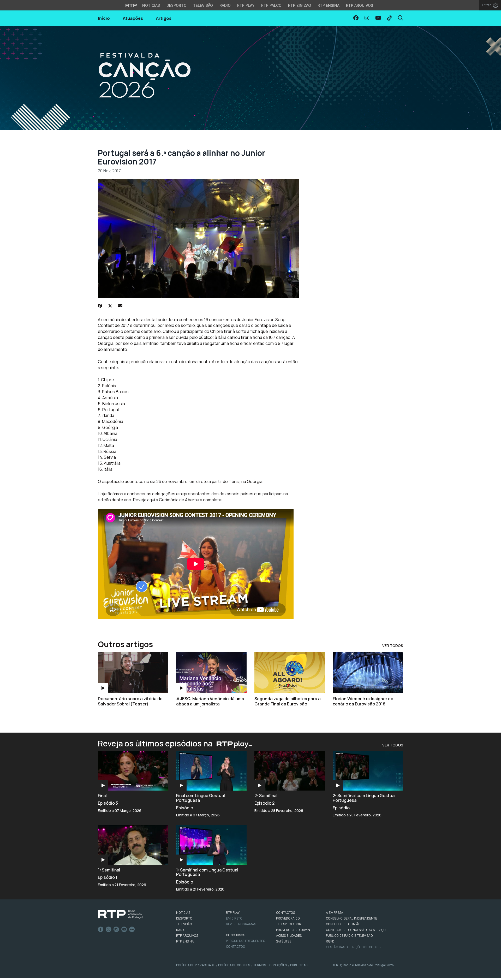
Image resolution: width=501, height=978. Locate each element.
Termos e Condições (270, 965)
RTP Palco (271, 5)
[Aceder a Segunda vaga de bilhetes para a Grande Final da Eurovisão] (289, 672)
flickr (132, 929)
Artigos (163, 18)
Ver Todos (392, 645)
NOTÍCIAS (183, 913)
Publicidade (299, 965)
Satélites (283, 941)
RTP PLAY (233, 913)
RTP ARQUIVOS (187, 936)
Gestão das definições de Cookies (354, 947)
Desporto (176, 5)
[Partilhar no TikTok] (389, 17)
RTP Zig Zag (299, 5)
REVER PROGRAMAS (241, 924)
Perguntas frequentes (245, 941)
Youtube (124, 929)
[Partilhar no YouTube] (378, 17)
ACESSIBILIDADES (289, 936)
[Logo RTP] (120, 914)
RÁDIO (181, 930)
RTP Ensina (328, 5)
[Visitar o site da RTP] (131, 5)
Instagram (116, 929)
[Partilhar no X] (110, 306)
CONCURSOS (235, 935)
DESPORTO (184, 918)
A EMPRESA (334, 913)
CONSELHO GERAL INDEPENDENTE (351, 918)
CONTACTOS (285, 913)
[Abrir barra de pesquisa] (400, 17)
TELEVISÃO (184, 924)
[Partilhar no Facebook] (356, 17)
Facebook (101, 929)
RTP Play (246, 5)
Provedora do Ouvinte (295, 930)
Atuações (133, 18)
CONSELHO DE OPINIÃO (343, 924)
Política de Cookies (234, 965)
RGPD (330, 941)
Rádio (225, 5)
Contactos (235, 946)
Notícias (151, 5)
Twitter (108, 929)
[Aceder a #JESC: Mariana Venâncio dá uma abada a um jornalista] (211, 672)
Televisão (203, 5)
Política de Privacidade (195, 965)
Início (104, 18)
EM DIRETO (234, 918)
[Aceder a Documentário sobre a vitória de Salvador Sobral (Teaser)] (133, 672)
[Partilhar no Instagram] (367, 17)
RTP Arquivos (359, 5)
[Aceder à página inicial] (250, 78)
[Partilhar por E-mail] (120, 306)
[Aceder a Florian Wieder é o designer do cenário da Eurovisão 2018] (368, 672)
